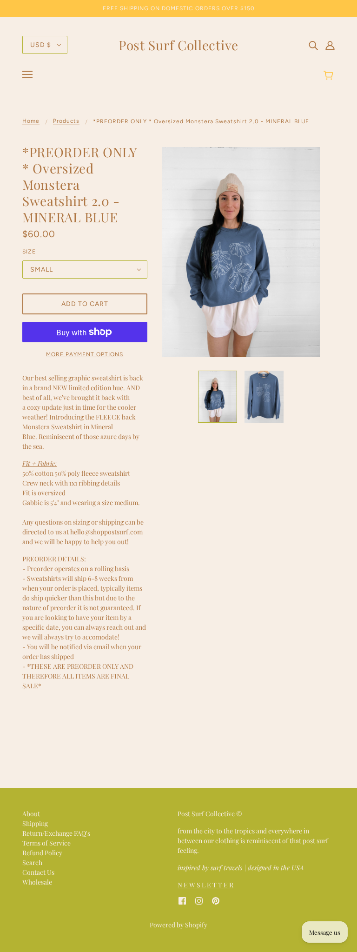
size (29, 251)
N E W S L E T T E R (205, 884)
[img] (313, 44)
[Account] (330, 44)
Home (31, 121)
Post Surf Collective (178, 44)
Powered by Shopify (178, 924)
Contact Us (38, 872)
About (31, 813)
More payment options (84, 354)
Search (32, 862)
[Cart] (329, 75)
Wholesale (37, 882)
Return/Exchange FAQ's (56, 833)
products (66, 121)
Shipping (35, 823)
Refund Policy (42, 852)
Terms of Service (46, 843)
